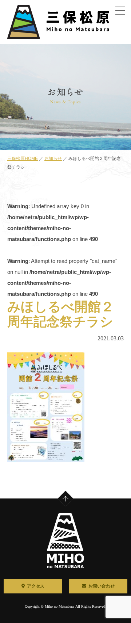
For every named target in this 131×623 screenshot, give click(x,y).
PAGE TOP (70, 493)
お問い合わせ (101, 586)
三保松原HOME (22, 158)
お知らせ (53, 158)
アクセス (35, 586)
